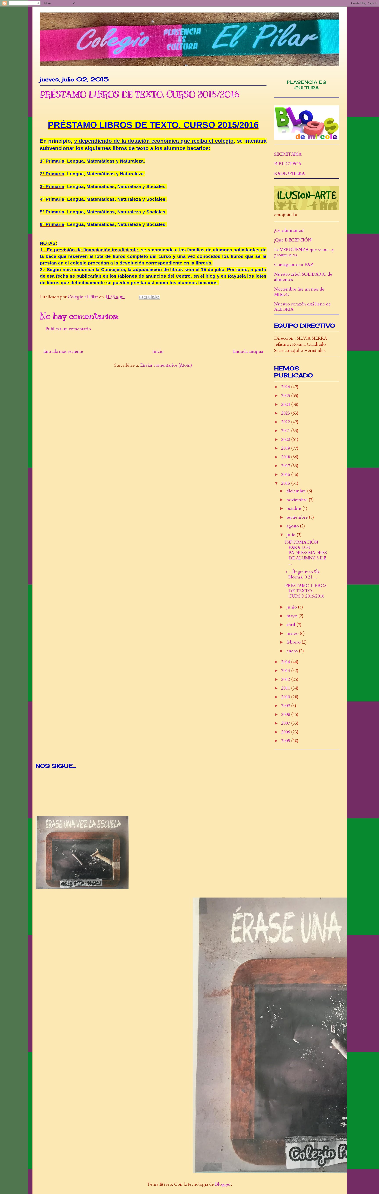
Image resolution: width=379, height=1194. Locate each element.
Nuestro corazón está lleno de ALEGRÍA (302, 306)
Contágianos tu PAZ (293, 265)
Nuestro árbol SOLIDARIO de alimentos (303, 276)
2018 (286, 457)
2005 (286, 741)
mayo (292, 616)
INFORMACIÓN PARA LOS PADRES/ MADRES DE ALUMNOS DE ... (306, 552)
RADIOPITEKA (289, 173)
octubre (294, 508)
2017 (286, 466)
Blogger (223, 1184)
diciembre (296, 491)
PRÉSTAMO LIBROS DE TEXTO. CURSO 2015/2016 (306, 591)
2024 (286, 404)
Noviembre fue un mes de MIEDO (299, 291)
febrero (294, 642)
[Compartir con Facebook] (153, 297)
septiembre (297, 517)
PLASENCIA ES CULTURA (306, 84)
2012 (286, 679)
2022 (286, 422)
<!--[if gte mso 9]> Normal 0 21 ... (302, 574)
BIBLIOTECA (287, 164)
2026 (286, 387)
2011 (286, 688)
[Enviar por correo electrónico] (141, 297)
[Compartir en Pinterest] (158, 297)
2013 (286, 671)
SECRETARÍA (288, 154)
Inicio (157, 351)
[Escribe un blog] (145, 297)
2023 (286, 413)
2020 (286, 439)
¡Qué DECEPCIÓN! (293, 240)
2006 (286, 732)
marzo (293, 633)
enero (292, 651)
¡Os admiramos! (289, 230)
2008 (286, 714)
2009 (286, 706)
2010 (286, 697)
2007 (286, 723)
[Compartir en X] (149, 297)
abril (291, 625)
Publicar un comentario (68, 329)
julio (291, 535)
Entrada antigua (248, 351)
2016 (286, 474)
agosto (293, 526)
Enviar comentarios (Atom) (166, 365)
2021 (286, 431)
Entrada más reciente (63, 351)
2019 (286, 448)
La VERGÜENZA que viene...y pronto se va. (304, 252)
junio (292, 607)
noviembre (297, 500)
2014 (286, 662)
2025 (286, 396)
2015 (286, 483)
